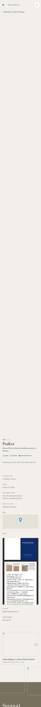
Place (5, 608)
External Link (9, 493)
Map (4, 512)
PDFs (5, 533)
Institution (8, 504)
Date (5, 484)
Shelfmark (7, 617)
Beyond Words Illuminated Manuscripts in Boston (19, 449)
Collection (8, 476)
